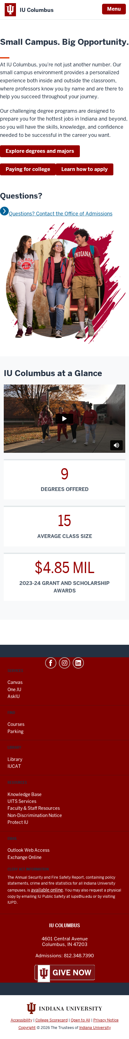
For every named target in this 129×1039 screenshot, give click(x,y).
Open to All (80, 1020)
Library (15, 759)
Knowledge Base (25, 794)
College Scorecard (51, 1020)
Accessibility (21, 1020)
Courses (16, 724)
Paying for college (28, 169)
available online (47, 890)
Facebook (50, 663)
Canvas (15, 682)
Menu (114, 9)
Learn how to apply (84, 169)
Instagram (64, 663)
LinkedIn (78, 663)
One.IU (14, 689)
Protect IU (18, 822)
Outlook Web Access (28, 850)
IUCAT (14, 766)
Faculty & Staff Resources (34, 808)
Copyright (27, 1027)
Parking (15, 731)
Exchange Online (25, 857)
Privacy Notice (106, 1020)
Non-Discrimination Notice (35, 815)
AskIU (14, 696)
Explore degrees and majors (40, 151)
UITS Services (22, 801)
